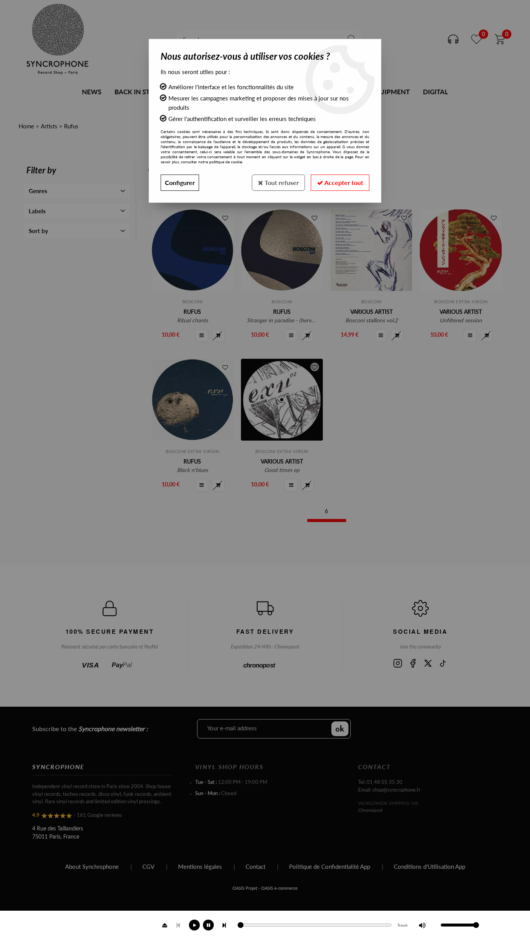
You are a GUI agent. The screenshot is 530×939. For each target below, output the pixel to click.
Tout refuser (281, 182)
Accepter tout (343, 182)
